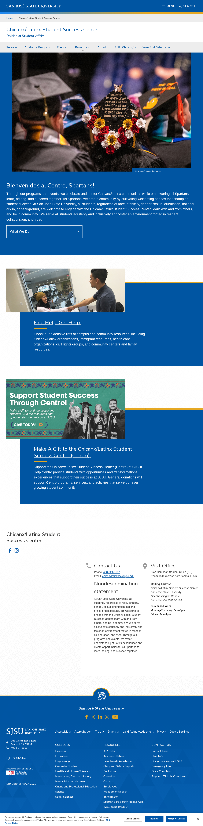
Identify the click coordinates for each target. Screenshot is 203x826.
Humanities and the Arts (70, 781)
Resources (82, 47)
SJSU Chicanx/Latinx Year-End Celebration (143, 47)
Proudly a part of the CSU (19, 768)
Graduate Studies (66, 766)
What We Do (19, 231)
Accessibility (63, 732)
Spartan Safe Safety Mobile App (123, 802)
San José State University (33, 6)
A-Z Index (109, 751)
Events (61, 47)
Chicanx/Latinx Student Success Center (52, 29)
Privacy (161, 732)
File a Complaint (162, 771)
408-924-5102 (111, 572)
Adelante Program (37, 47)
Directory (157, 756)
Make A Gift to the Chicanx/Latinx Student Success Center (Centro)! (83, 452)
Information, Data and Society (73, 776)
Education (61, 756)
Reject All (154, 818)
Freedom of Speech (115, 791)
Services (12, 47)
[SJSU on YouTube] (115, 717)
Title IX (99, 732)
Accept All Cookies (176, 818)
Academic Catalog (114, 756)
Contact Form (160, 751)
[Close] (198, 819)
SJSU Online (19, 758)
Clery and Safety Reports (118, 766)
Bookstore (109, 771)
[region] (101, 819)
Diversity (113, 732)
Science (59, 791)
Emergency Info (161, 766)
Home (9, 18)
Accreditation (82, 732)
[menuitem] (12, 47)
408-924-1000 (19, 748)
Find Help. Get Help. (57, 322)
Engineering (62, 761)
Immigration (110, 796)
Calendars (109, 776)
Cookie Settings (179, 732)
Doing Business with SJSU (167, 761)
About (101, 47)
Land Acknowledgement (138, 732)
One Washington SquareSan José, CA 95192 (23, 742)
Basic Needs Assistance (117, 761)
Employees (110, 786)
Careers (108, 781)
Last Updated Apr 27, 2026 (21, 784)
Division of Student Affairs (25, 36)
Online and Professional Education (76, 786)
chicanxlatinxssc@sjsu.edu (118, 576)
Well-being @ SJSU (115, 807)
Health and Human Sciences (72, 771)
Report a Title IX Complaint (169, 776)
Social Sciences (64, 796)
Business (60, 751)
